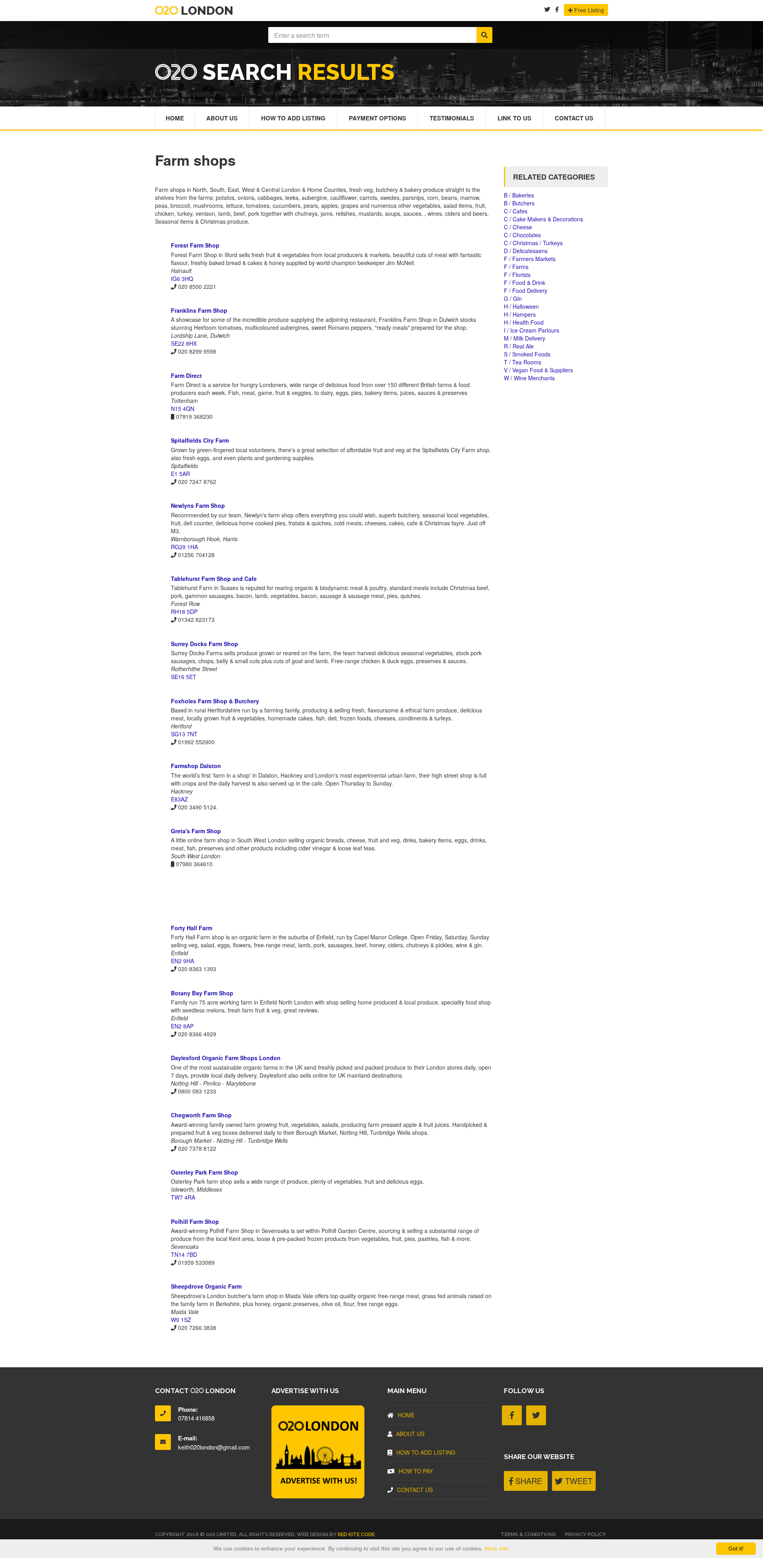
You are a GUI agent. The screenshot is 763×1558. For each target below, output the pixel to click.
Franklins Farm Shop (199, 310)
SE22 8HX (184, 343)
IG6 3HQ (182, 279)
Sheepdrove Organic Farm (206, 1286)
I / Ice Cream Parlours (531, 330)
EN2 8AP (182, 1026)
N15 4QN (182, 408)
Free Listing (588, 10)
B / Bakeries (519, 195)
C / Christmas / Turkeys (533, 243)
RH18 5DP (184, 611)
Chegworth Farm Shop (201, 1115)
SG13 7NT (184, 734)
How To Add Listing (293, 118)
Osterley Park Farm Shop (204, 1172)
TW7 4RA (183, 1197)
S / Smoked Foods (527, 354)
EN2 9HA (182, 961)
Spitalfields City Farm (200, 440)
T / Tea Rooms (522, 362)
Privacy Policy (585, 1534)
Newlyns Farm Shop (198, 505)
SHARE (527, 1480)
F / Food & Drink (524, 282)
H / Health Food (524, 322)
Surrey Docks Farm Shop (204, 644)
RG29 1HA (184, 547)
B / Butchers (519, 203)
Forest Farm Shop (195, 245)
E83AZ (179, 799)
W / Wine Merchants (529, 378)
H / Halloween (521, 306)
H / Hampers (520, 314)
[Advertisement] (323, 896)
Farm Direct (186, 375)
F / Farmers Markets (530, 259)
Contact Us (574, 118)
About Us (222, 118)
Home (175, 118)
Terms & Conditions (528, 1534)
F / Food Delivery (525, 290)
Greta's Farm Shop (196, 831)
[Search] (484, 35)
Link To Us (514, 118)
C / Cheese (518, 227)
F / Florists (517, 275)
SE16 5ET (183, 677)
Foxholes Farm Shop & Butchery (215, 701)
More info (496, 1548)
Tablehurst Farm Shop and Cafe (214, 579)
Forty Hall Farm (191, 928)
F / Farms (516, 267)
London (205, 10)
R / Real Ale (519, 346)
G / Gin (513, 298)
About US (410, 1434)
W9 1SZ (181, 1320)
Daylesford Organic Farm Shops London (226, 1058)
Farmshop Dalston (196, 766)
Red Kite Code (356, 1534)
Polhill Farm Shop (195, 1221)
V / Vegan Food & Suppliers (538, 370)
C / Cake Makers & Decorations (543, 219)
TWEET (578, 1480)
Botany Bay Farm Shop (202, 993)
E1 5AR (180, 474)
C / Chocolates (522, 235)
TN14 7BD (184, 1254)
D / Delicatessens (526, 251)
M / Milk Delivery (524, 338)
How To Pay (416, 1471)
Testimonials (452, 118)
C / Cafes (515, 211)
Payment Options (377, 118)
